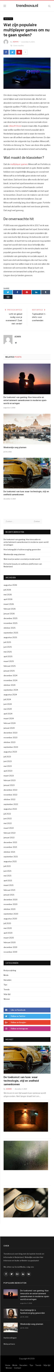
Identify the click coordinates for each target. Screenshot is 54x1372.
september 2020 (11, 914)
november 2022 (10, 795)
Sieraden (7, 980)
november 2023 (10, 737)
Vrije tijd (8, 19)
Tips (5, 985)
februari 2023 (10, 780)
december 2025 (10, 618)
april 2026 (8, 599)
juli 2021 (7, 866)
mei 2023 (8, 766)
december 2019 (10, 947)
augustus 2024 (10, 694)
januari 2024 (9, 728)
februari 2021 (9, 890)
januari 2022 (9, 837)
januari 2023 (9, 785)
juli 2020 (7, 923)
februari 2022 (10, 833)
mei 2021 (7, 876)
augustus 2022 (10, 809)
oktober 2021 (9, 852)
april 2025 (8, 656)
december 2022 (10, 790)
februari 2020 (10, 942)
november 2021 (10, 847)
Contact (17, 1368)
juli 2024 (7, 699)
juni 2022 (8, 818)
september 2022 (11, 804)
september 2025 (11, 633)
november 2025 (10, 623)
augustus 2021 (10, 861)
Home (7, 1365)
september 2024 (11, 690)
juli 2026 (7, 590)
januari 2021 (9, 895)
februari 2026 (10, 609)
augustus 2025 (10, 637)
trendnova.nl (27, 5)
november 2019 (10, 952)
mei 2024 (8, 709)
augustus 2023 (10, 752)
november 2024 (10, 680)
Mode (6, 975)
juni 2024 (8, 704)
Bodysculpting (10, 970)
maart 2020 (9, 938)
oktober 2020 (10, 909)
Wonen (7, 999)
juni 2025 (8, 647)
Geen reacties (18, 45)
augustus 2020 (10, 919)
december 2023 (10, 733)
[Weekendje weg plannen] (27, 429)
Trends (7, 989)
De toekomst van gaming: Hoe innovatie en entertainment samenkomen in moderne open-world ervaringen (25, 400)
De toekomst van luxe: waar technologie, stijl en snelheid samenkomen (26, 493)
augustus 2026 (10, 585)
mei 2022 (8, 823)
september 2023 (11, 747)
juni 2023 (8, 761)
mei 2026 (8, 594)
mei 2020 (8, 928)
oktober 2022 (9, 799)
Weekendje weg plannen (14, 447)
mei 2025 (8, 652)
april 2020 (8, 933)
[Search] (49, 6)
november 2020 (10, 904)
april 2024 (8, 714)
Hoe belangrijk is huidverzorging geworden (22, 549)
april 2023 (8, 771)
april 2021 (8, 880)
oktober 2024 (9, 685)
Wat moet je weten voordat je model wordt (22, 559)
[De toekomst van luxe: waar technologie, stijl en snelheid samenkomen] (27, 473)
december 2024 (10, 675)
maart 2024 (9, 718)
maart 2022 (9, 828)
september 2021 (11, 856)
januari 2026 (9, 614)
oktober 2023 (9, 742)
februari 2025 (10, 666)
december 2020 (10, 899)
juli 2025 (7, 642)
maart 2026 (9, 604)
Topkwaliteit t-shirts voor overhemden (39, 317)
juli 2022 (7, 814)
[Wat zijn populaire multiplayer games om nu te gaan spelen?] (27, 74)
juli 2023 (7, 756)
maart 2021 (8, 885)
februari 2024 (10, 723)
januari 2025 (9, 671)
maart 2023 (9, 776)
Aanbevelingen (10, 1338)
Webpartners (9, 1344)
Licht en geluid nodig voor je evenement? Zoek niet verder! (14, 319)
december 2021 (10, 842)
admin (15, 42)
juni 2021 (7, 871)
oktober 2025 (10, 628)
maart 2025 (9, 661)
